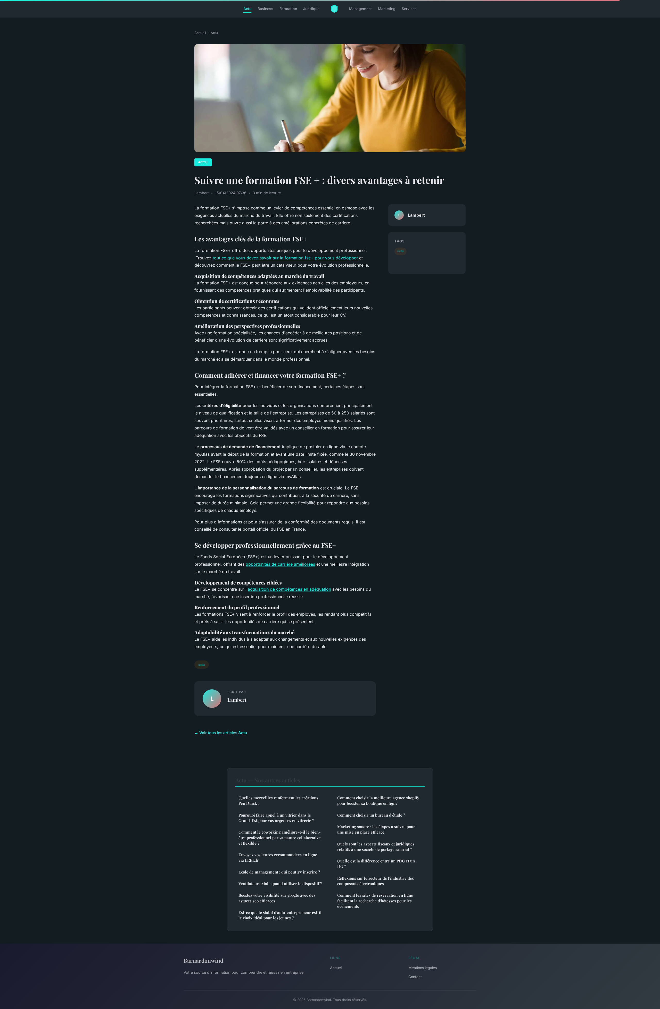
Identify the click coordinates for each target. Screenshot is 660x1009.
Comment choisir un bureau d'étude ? (371, 815)
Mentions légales (422, 967)
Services (409, 8)
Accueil (200, 33)
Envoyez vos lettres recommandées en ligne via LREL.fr (277, 857)
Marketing (386, 8)
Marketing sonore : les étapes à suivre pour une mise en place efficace (376, 829)
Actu (247, 8)
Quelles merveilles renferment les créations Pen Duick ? (278, 800)
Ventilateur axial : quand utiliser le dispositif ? (280, 883)
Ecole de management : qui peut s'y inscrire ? (279, 872)
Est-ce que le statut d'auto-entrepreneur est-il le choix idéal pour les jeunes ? (279, 915)
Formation (288, 8)
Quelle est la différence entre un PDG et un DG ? (376, 863)
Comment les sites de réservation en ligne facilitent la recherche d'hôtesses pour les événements (375, 901)
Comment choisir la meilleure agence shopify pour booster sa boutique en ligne (378, 800)
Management (360, 8)
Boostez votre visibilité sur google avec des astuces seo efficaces (276, 898)
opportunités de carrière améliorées (280, 564)
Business (265, 8)
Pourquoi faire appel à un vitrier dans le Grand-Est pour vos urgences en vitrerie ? (276, 817)
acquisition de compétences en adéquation (289, 589)
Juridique (311, 8)
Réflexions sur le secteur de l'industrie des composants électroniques (375, 881)
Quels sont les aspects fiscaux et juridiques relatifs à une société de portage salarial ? (375, 846)
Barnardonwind (203, 960)
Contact (415, 976)
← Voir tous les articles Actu (220, 732)
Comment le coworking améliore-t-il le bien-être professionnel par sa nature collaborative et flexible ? (279, 837)
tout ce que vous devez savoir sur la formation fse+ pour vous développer (285, 257)
